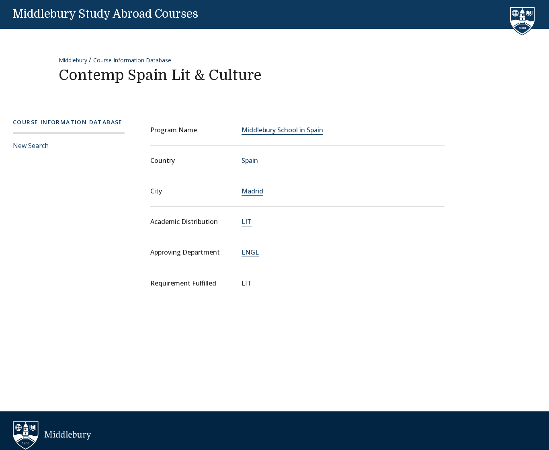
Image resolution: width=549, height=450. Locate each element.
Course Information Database (132, 60)
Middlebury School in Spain (282, 129)
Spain (250, 160)
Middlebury (73, 60)
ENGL (250, 252)
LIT (247, 221)
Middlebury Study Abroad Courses (105, 14)
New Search (31, 145)
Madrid (252, 191)
